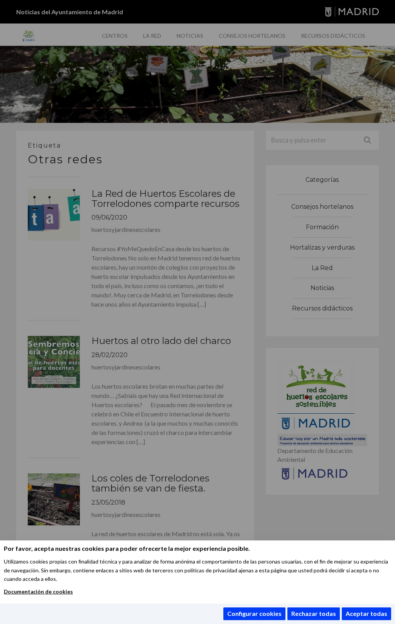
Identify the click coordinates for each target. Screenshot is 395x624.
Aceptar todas (366, 613)
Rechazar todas (313, 613)
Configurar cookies (254, 613)
